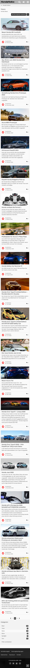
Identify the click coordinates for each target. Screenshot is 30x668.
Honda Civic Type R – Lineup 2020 (13, 412)
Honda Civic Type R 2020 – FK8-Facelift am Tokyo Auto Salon (13, 445)
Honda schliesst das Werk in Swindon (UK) (15, 572)
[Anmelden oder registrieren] (23, 2)
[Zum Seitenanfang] (27, 665)
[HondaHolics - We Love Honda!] (7, 2)
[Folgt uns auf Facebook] (10, 663)
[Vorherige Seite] (11, 618)
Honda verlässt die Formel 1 (11, 207)
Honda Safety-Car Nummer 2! (12, 266)
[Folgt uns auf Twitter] (13, 663)
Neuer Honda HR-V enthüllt (11, 32)
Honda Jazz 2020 (8, 472)
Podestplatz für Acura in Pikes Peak (14, 237)
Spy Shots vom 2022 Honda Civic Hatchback (13, 61)
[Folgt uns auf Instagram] (20, 663)
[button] (19, 2)
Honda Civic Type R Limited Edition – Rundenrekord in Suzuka (15, 293)
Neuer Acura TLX (7, 380)
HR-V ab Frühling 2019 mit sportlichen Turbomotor (15, 602)
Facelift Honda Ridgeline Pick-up (13, 179)
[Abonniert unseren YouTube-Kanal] (16, 663)
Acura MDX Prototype (9, 122)
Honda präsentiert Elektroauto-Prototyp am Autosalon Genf (13, 539)
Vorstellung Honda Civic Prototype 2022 (14, 94)
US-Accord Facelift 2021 (10, 150)
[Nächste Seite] (19, 618)
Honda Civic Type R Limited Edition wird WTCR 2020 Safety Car (14, 322)
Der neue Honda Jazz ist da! (11, 353)
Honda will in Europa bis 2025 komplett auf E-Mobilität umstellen (14, 506)
